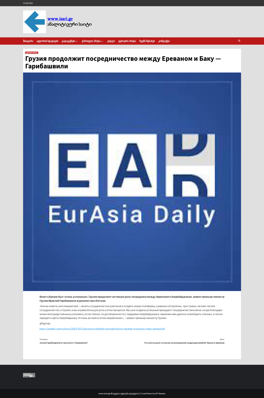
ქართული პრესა (91, 41)
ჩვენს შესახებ (147, 41)
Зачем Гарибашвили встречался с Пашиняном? (64, 341)
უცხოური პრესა (127, 41)
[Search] (239, 40)
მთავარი (28, 41)
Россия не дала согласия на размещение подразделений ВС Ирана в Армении (184, 341)
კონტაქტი (164, 41)
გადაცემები (68, 41)
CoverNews (146, 393)
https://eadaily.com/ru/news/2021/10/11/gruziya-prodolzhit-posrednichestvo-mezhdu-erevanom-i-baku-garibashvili (102, 328)
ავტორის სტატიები (47, 41)
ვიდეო (111, 41)
